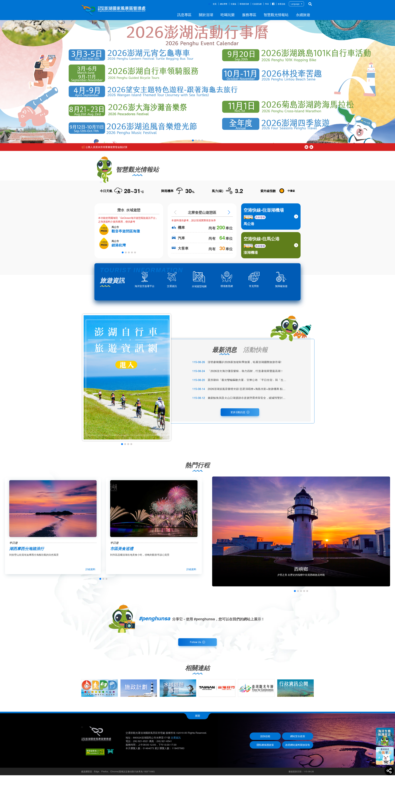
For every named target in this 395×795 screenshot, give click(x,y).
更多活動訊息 (238, 412)
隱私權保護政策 (265, 745)
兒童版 (233, 3)
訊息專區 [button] (184, 14)
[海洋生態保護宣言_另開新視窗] (385, 737)
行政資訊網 (257, 3)
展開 (197, 715)
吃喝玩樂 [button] (227, 14)
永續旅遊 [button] (303, 14)
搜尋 (310, 4)
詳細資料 (90, 569)
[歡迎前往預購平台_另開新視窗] (385, 756)
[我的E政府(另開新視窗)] (110, 751)
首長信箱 (281, 3)
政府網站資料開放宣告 (297, 745)
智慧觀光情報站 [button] (276, 14)
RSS (267, 3)
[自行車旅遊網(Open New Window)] (126, 377)
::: (209, 3)
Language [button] (295, 3)
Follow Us (195, 642)
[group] (99, 688)
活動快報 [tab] (255, 349)
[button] (193, 140)
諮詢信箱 (265, 736)
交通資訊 (176, 737)
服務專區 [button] (249, 14)
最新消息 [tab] (224, 349)
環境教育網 (244, 3)
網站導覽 (223, 3)
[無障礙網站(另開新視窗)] (95, 752)
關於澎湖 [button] (206, 14)
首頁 (214, 3)
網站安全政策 (297, 736)
